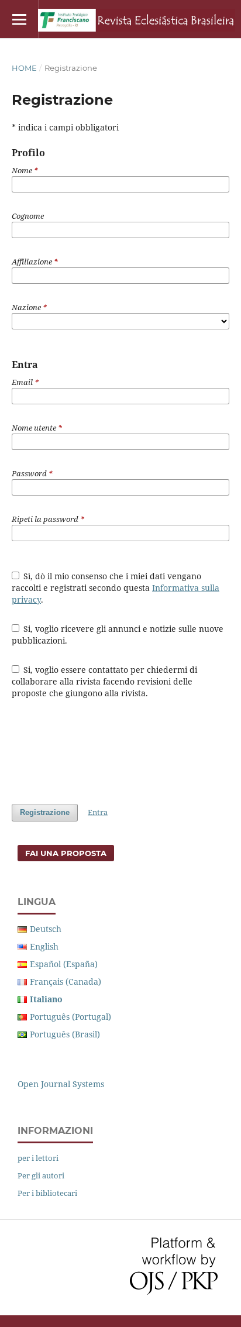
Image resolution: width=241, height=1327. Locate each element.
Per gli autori (41, 1175)
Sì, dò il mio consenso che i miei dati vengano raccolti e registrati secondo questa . (115, 587)
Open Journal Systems (61, 1083)
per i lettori (38, 1158)
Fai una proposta (65, 853)
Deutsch (45, 928)
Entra (98, 812)
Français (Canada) (65, 981)
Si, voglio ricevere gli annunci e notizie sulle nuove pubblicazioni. (118, 634)
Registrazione (45, 812)
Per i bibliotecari (47, 1193)
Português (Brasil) (65, 1034)
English (44, 946)
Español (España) (64, 964)
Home (24, 68)
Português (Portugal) (70, 1016)
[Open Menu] (19, 19)
